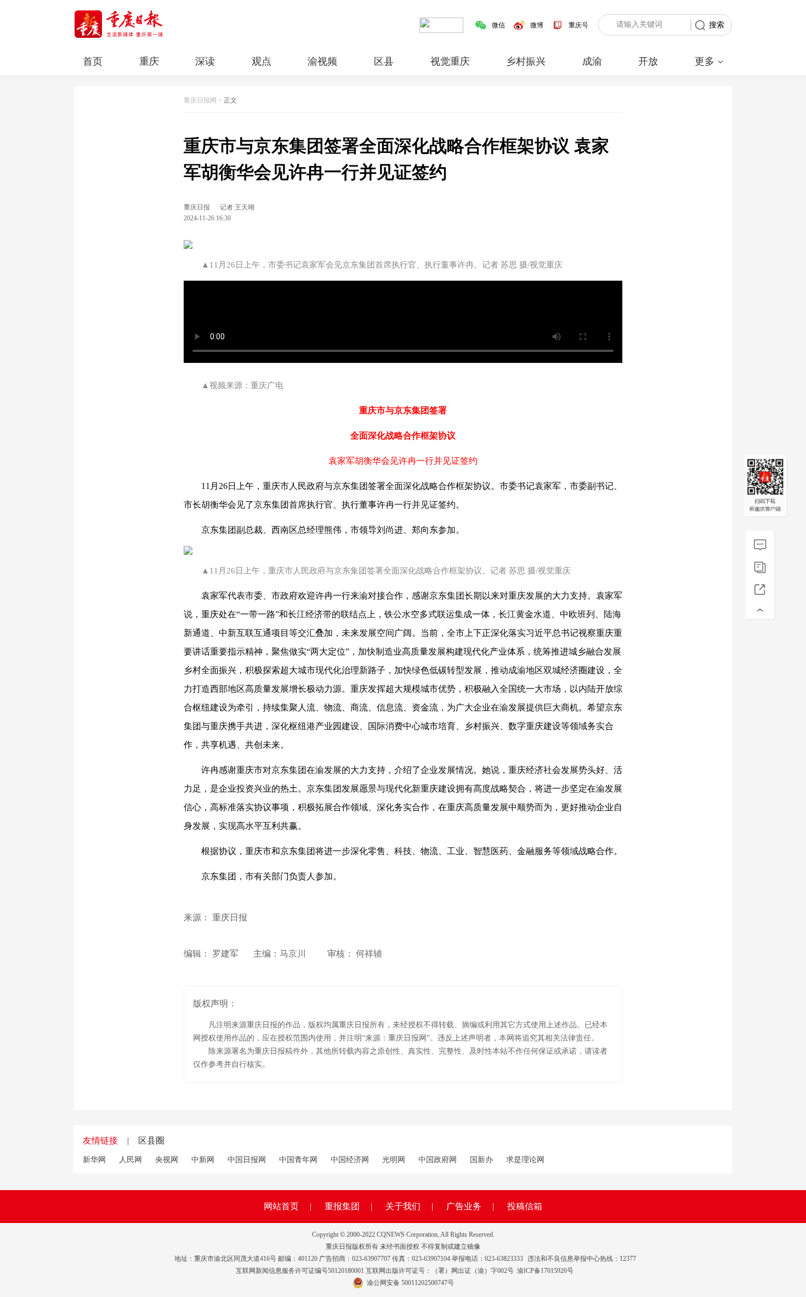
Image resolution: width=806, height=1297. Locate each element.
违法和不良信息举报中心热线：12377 (581, 1258)
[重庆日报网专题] (760, 567)
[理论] (760, 544)
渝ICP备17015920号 (545, 1271)
